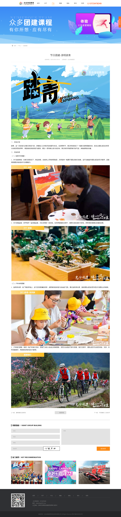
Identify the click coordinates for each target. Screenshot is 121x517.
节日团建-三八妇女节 (104, 412)
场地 (68, 3)
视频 (60, 3)
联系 (82, 3)
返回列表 (61, 412)
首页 (38, 3)
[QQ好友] (99, 501)
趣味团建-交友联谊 (21, 412)
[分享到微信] (107, 501)
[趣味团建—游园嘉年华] (60, 473)
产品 (53, 3)
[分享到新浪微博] (103, 501)
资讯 (75, 3)
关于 (45, 3)
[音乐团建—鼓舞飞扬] (26, 473)
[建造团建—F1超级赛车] (94, 473)
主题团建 (25, 45)
